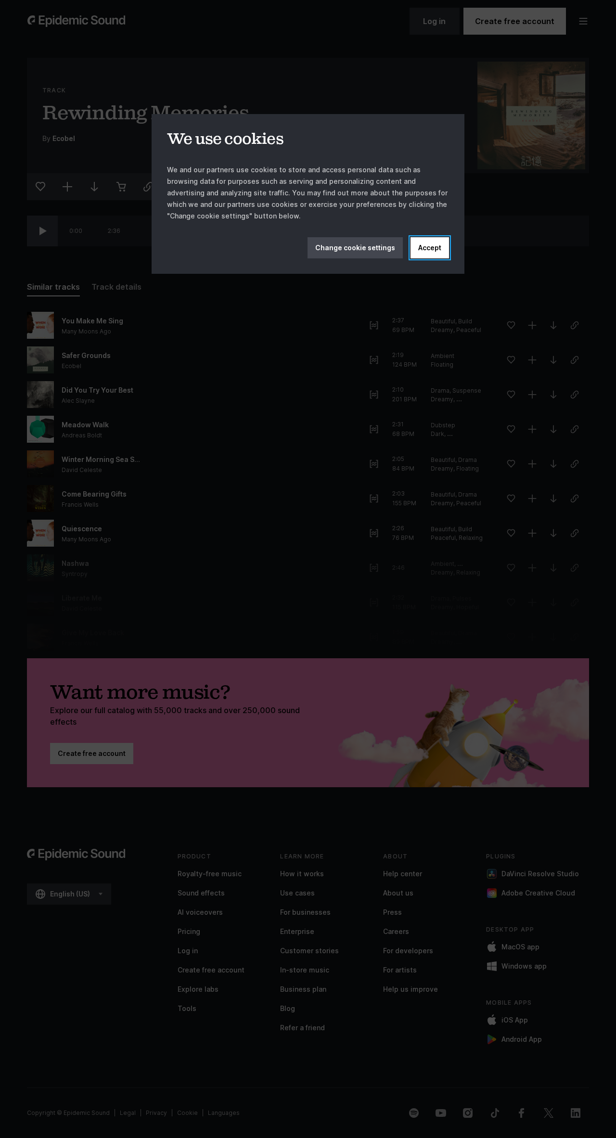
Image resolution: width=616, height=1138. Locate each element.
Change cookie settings (355, 247)
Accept (429, 247)
